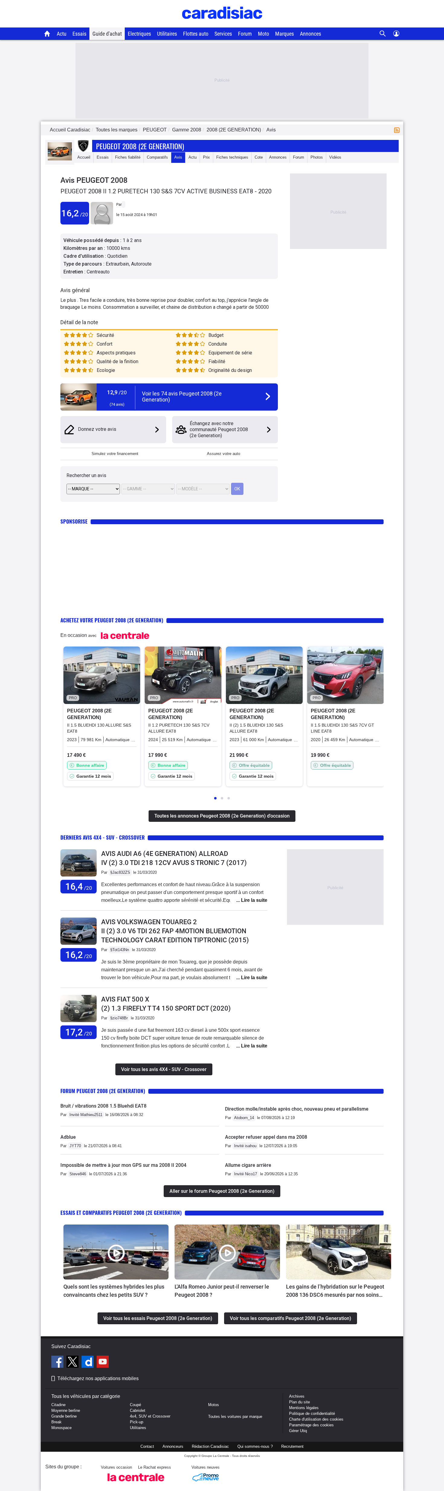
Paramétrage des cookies (311, 1425)
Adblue (68, 1137)
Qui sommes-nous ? (255, 1446)
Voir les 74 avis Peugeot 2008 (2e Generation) (182, 396)
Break (56, 1422)
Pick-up (136, 1422)
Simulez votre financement (115, 453)
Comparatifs (157, 157)
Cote (259, 157)
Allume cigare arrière (248, 1165)
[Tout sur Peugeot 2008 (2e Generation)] (60, 159)
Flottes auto (195, 34)
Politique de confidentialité (312, 1413)
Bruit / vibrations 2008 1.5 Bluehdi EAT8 (103, 1106)
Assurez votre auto (223, 453)
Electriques (139, 34)
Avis (178, 157)
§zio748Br (119, 1018)
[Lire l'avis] (78, 876)
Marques (284, 34)
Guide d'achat (107, 34)
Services (223, 34)
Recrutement (292, 1446)
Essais (79, 34)
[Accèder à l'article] (116, 1252)
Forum (245, 34)
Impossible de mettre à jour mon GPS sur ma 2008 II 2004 (123, 1165)
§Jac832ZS (120, 872)
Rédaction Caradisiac (210, 1446)
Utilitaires (167, 34)
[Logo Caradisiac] (222, 24)
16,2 (74, 213)
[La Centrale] (136, 1483)
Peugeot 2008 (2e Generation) (140, 145)
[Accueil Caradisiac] (47, 33)
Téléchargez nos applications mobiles (98, 1378)
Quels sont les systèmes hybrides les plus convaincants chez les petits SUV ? (113, 1290)
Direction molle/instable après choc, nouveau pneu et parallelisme (296, 1109)
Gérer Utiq (298, 1430)
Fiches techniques (232, 157)
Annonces (310, 34)
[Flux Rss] (398, 129)
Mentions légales (304, 1407)
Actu (61, 34)
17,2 (78, 1032)
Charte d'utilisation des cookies (316, 1419)
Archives (296, 1396)
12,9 (117, 392)
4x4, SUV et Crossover (150, 1416)
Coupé (135, 1404)
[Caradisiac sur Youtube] (103, 1363)
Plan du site (299, 1402)
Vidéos (335, 157)
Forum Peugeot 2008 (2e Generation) (102, 1091)
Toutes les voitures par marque (235, 1416)
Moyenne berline (65, 1410)
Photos (316, 157)
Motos (213, 1404)
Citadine (58, 1404)
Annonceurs (172, 1446)
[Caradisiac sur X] (73, 1363)
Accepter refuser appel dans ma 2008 (266, 1137)
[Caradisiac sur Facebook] (58, 1363)
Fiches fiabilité (127, 157)
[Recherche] (383, 33)
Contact (147, 1446)
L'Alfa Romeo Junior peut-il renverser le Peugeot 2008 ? (222, 1290)
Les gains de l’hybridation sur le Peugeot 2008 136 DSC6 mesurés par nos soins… (335, 1290)
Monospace (61, 1427)
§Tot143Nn (119, 949)
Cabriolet (137, 1410)
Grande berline (64, 1416)
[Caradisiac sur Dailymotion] (88, 1363)
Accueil (83, 157)
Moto (263, 34)
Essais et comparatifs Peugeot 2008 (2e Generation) (121, 1212)
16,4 (78, 886)
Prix (206, 157)
